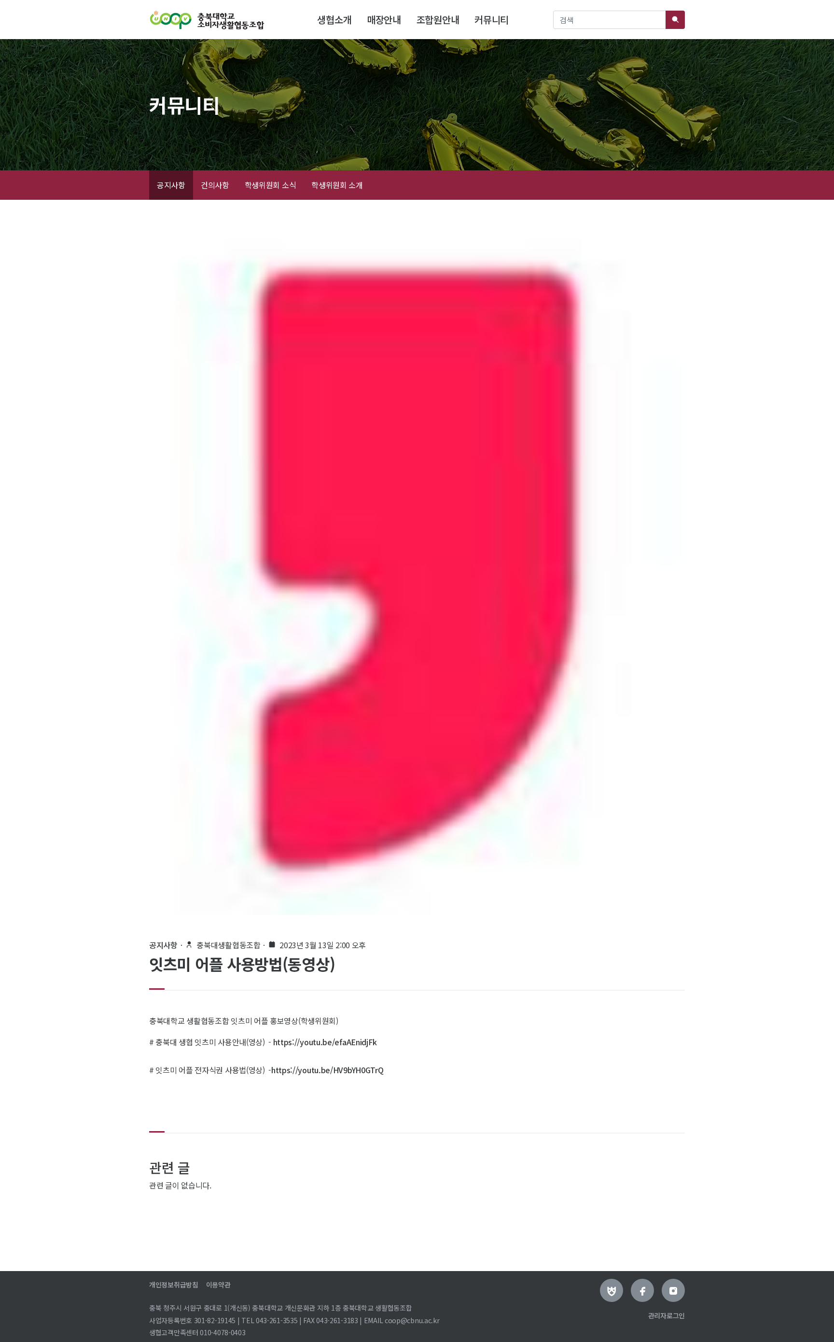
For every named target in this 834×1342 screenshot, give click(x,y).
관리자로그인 (666, 1315)
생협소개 (336, 19)
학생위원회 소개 (337, 185)
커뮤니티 (491, 20)
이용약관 (218, 1284)
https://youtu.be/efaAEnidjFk (325, 1042)
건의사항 (215, 185)
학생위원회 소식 (270, 185)
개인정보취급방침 (173, 1284)
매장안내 (384, 20)
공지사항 (171, 185)
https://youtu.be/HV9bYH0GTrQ (327, 1070)
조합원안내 (438, 20)
